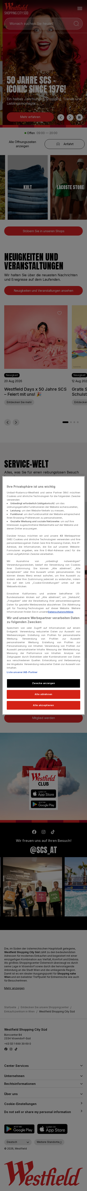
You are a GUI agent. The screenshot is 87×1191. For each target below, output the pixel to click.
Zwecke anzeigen (43, 683)
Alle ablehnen (43, 694)
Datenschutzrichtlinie (60, 611)
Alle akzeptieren (43, 705)
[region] (43, 595)
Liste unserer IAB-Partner (22, 671)
